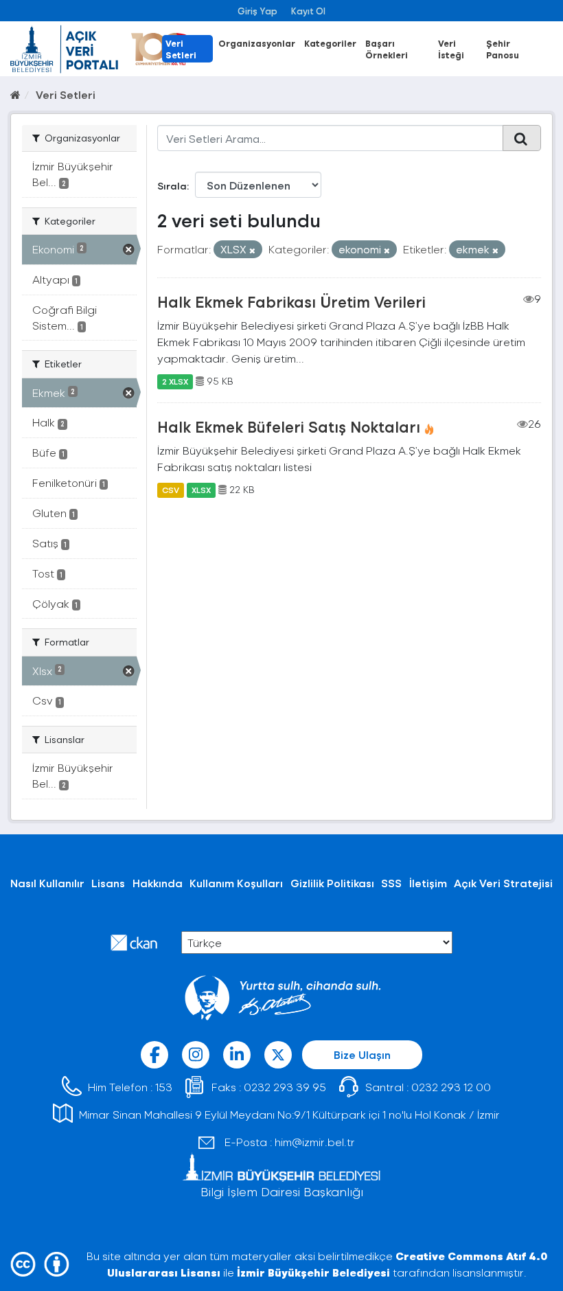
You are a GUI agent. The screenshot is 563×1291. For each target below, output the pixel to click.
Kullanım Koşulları (236, 883)
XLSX (201, 489)
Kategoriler (330, 43)
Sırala (172, 185)
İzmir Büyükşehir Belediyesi (313, 1272)
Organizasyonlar (256, 43)
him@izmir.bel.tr (315, 1141)
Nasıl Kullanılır (47, 883)
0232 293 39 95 (285, 1086)
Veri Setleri (180, 48)
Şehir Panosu (502, 48)
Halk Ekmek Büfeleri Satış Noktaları (288, 426)
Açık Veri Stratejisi (503, 883)
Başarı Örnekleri (386, 48)
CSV (170, 489)
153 (163, 1086)
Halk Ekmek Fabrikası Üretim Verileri (291, 301)
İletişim (428, 883)
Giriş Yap (257, 10)
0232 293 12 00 (451, 1086)
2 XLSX (175, 381)
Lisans (108, 883)
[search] (522, 138)
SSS (391, 883)
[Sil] (252, 250)
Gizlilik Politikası (332, 883)
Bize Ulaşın (362, 1054)
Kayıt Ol (308, 10)
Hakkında (158, 883)
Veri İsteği (451, 48)
